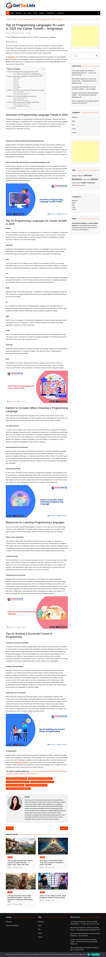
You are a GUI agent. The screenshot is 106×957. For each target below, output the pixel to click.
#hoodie (80, 175)
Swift (18, 84)
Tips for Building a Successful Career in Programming (23, 102)
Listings (41, 13)
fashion (94, 179)
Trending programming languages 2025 (18, 788)
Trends (35, 13)
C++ (18, 80)
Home (12, 13)
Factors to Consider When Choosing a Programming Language (26, 90)
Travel (74, 128)
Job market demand (20, 91)
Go (17, 83)
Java (18, 79)
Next (63, 828)
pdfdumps (84, 185)
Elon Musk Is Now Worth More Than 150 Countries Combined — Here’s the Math (52, 862)
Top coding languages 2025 (15, 785)
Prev (10, 828)
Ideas (29, 13)
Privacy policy (95, 954)
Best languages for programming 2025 (40, 778)
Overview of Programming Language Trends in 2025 (23, 71)
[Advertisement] (85, 36)
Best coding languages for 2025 (17, 778)
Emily (8, 33)
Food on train (76, 183)
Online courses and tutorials (22, 97)
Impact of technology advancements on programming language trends (30, 74)
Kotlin (18, 85)
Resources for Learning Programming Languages (22, 96)
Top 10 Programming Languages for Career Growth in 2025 (25, 76)
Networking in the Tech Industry (23, 106)
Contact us (60, 13)
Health (83, 183)
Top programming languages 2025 (37, 785)
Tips (24, 13)
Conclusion (13, 108)
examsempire (86, 179)
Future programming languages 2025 (18, 782)
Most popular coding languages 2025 (43, 782)
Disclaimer (9, 921)
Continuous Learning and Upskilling (23, 103)
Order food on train (76, 185)
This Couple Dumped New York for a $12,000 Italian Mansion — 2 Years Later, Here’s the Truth (20, 862)
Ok (89, 954)
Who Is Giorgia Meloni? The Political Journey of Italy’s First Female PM (85, 102)
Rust (18, 88)
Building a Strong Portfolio (22, 105)
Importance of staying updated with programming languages (28, 73)
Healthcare (91, 183)
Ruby (18, 81)
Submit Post (50, 13)
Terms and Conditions (12, 925)
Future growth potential (21, 94)
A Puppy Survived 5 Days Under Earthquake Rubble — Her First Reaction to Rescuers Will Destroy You (85, 95)
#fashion (74, 175)
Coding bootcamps (20, 99)
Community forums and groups (23, 100)
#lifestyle (88, 175)
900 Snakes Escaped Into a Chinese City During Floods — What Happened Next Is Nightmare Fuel (84, 81)
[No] (104, 954)
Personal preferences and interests (24, 93)
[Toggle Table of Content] (42, 69)
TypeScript (19, 87)
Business (18, 13)
